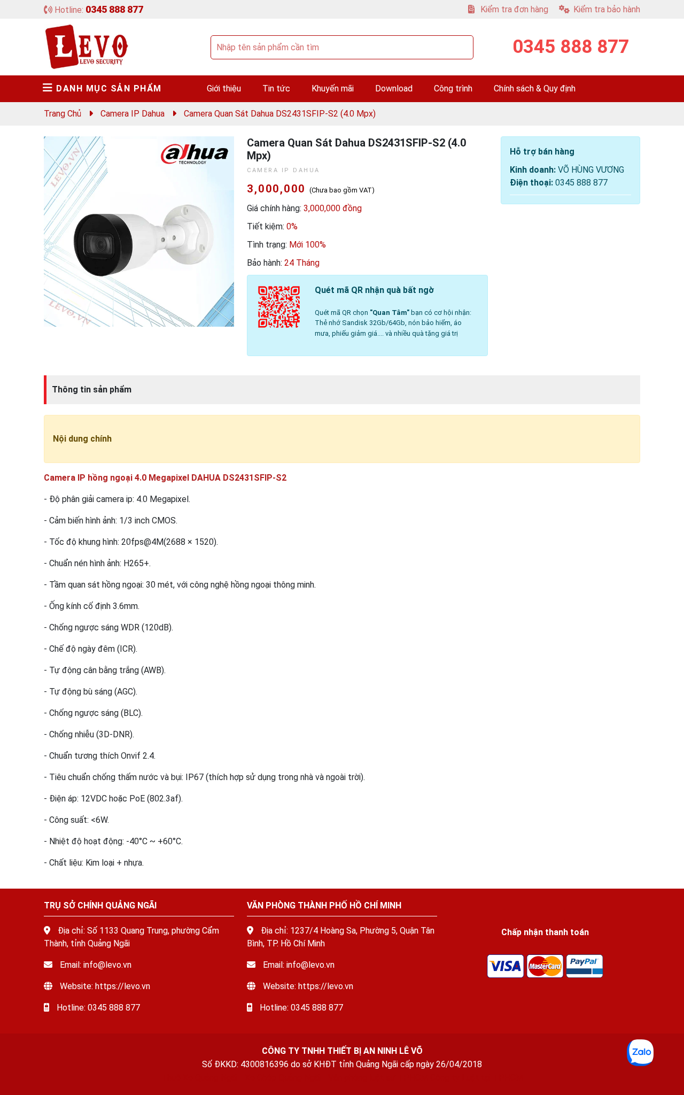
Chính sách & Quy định (535, 88)
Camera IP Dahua (132, 114)
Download (394, 88)
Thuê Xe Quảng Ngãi (199, 1078)
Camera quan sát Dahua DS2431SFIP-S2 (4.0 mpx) (280, 114)
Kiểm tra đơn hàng (513, 9)
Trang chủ (62, 114)
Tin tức (276, 88)
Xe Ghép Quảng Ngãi (283, 1078)
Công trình (453, 88)
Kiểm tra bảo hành (606, 9)
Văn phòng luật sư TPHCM (378, 1078)
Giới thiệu (224, 88)
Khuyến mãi (333, 88)
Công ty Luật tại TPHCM (476, 1078)
